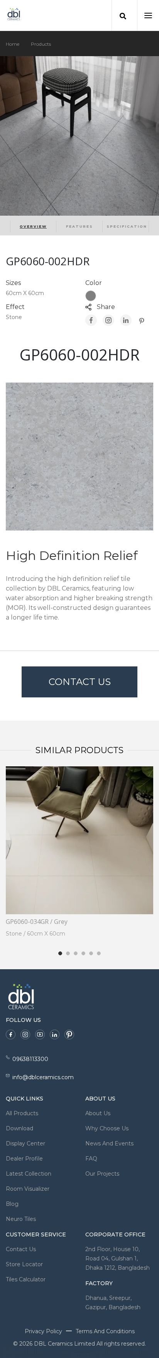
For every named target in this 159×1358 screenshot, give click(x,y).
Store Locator (24, 1264)
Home (12, 44)
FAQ (91, 1158)
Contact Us (80, 681)
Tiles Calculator (26, 1279)
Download (19, 1128)
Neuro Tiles (21, 1219)
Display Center (25, 1143)
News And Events (109, 1143)
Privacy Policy (43, 1331)
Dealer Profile (24, 1158)
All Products (22, 1113)
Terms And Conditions (105, 1331)
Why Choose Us (107, 1128)
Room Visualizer (27, 1188)
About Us (97, 1113)
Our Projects (102, 1173)
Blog (12, 1203)
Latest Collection (28, 1173)
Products (41, 44)
